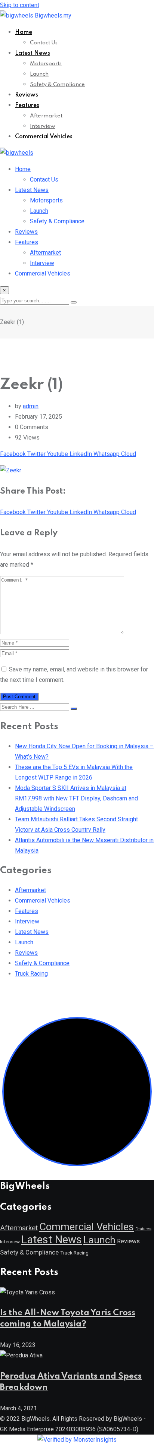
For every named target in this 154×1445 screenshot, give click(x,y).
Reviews (26, 95)
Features (27, 105)
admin (30, 406)
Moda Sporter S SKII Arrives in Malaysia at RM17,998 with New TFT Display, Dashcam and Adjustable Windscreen (76, 798)
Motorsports (46, 63)
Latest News (32, 53)
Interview (42, 126)
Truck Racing (31, 973)
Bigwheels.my (53, 15)
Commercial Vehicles (44, 137)
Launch (39, 74)
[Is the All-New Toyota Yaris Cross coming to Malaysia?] (27, 1292)
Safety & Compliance (57, 84)
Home (23, 32)
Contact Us (44, 42)
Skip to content (19, 5)
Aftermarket (46, 116)
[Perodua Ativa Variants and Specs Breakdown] (21, 1355)
